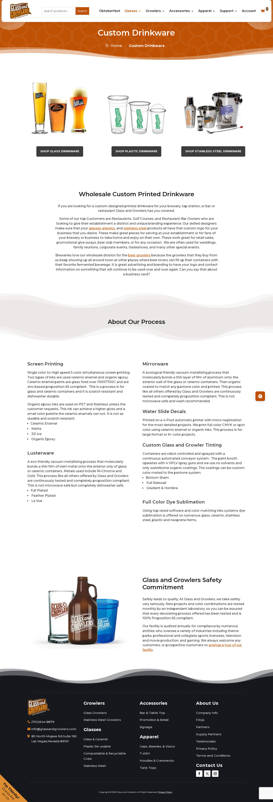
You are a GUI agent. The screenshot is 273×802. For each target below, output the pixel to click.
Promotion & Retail (154, 720)
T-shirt (145, 753)
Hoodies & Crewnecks (157, 760)
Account (249, 11)
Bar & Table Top (152, 713)
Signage (146, 727)
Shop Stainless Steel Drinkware (213, 151)
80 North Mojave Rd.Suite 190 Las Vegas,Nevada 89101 (54, 738)
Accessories (179, 11)
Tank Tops (148, 768)
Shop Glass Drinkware (59, 151)
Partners (203, 727)
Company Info (207, 713)
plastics (109, 228)
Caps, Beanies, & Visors (157, 746)
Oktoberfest (109, 11)
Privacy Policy (206, 748)
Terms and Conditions (213, 755)
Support (226, 11)
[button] (14, 788)
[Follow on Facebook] (199, 773)
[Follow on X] (207, 773)
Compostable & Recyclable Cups (105, 755)
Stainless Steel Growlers (102, 720)
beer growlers (139, 255)
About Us (207, 703)
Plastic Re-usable (97, 746)
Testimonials (206, 741)
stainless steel (135, 228)
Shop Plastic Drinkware (136, 151)
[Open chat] (260, 396)
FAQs (200, 720)
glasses (95, 228)
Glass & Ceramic (96, 739)
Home (116, 46)
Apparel (204, 11)
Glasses (131, 11)
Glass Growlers (95, 713)
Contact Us (209, 765)
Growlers (153, 11)
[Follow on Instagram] (215, 773)
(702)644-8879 (42, 722)
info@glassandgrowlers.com (53, 729)
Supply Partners (208, 734)
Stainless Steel (95, 766)
